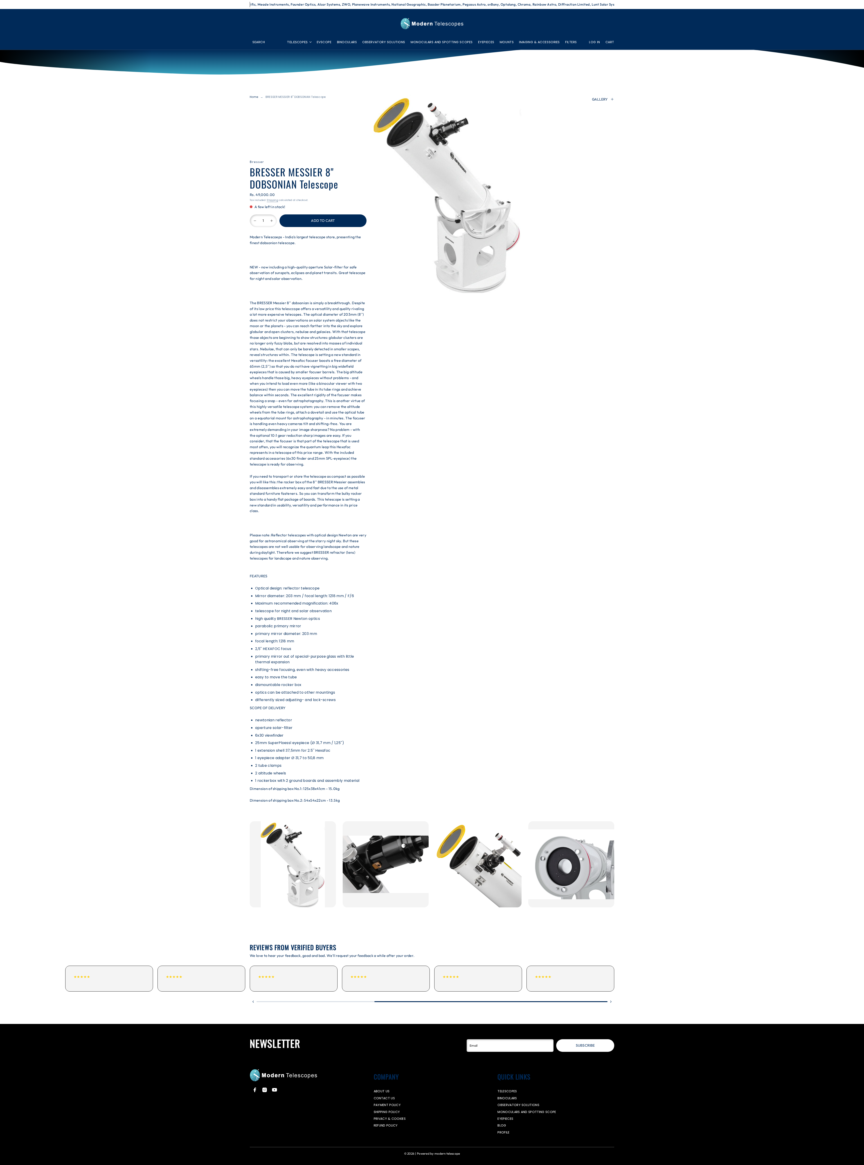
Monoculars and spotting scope (526, 1112)
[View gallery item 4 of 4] (571, 864)
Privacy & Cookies (390, 1118)
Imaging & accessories (539, 42)
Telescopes (297, 42)
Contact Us (384, 1098)
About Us (382, 1091)
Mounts (507, 42)
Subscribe (585, 1045)
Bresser (257, 162)
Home (254, 97)
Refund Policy (386, 1125)
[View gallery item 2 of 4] (386, 864)
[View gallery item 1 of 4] (293, 864)
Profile (503, 1132)
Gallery (600, 99)
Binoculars (347, 42)
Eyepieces (486, 42)
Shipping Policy (387, 1112)
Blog (501, 1125)
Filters (571, 42)
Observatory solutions (383, 42)
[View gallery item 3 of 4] (478, 864)
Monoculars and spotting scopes (442, 42)
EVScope (324, 42)
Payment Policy (387, 1105)
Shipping (272, 200)
